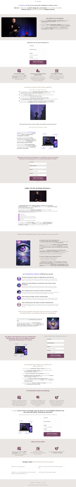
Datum (31, 53)
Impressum (33, 482)
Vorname (32, 45)
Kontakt (43, 482)
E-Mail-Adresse (33, 49)
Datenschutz (38, 482)
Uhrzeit (31, 57)
